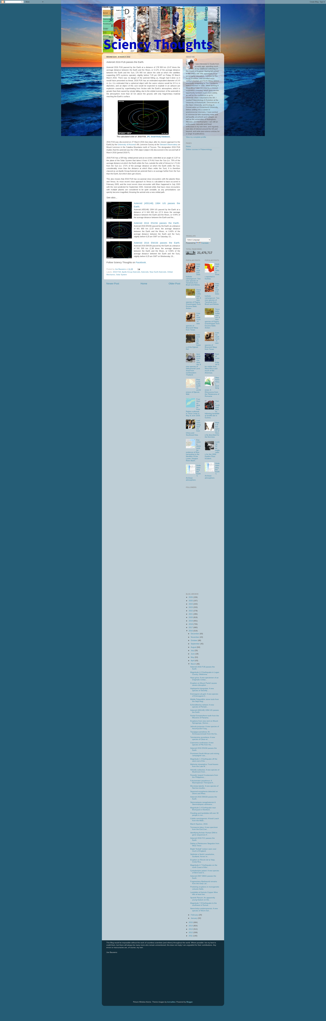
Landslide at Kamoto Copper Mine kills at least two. (204, 893)
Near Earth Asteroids (158, 272)
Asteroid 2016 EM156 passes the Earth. (157, 243)
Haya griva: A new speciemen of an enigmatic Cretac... (204, 679)
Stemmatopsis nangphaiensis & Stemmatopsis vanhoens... (203, 803)
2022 (191, 611)
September (195, 644)
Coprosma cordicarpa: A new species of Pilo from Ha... (201, 744)
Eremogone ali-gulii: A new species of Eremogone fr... (204, 695)
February (195, 915)
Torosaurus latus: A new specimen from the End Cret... (204, 828)
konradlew (171, 1002)
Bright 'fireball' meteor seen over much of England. (203, 850)
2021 (191, 614)
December (195, 634)
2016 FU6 (117, 272)
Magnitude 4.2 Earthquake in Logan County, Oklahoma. (204, 673)
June (193, 654)
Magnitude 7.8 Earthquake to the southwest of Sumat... (203, 904)
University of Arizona (126, 144)
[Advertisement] (203, 193)
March (193, 664)
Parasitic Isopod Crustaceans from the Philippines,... (204, 776)
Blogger (189, 1002)
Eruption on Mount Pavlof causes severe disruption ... (203, 684)
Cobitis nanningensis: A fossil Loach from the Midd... (204, 820)
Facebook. (141, 262)
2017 (191, 627)
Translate (205, 243)
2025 (191, 601)
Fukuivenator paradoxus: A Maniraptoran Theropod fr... (202, 782)
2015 (191, 922)
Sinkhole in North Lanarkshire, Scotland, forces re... (202, 855)
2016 (191, 631)
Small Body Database (160, 136)
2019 (191, 621)
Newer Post (112, 283)
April (193, 661)
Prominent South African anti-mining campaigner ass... (204, 755)
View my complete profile (196, 137)
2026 (191, 597)
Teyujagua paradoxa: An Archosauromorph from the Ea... (204, 733)
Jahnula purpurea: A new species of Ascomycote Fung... (204, 727)
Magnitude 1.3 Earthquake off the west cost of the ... (203, 760)
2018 (191, 624)
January (194, 918)
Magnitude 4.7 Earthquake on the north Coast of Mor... (203, 866)
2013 (191, 929)
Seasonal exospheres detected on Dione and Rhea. (204, 792)
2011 (191, 936)
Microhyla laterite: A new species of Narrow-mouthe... (204, 787)
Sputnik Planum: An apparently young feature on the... (202, 899)
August (194, 647)
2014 (191, 926)
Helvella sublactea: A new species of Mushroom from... (204, 771)
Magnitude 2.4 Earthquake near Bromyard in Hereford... (203, 809)
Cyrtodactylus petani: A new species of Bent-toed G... (204, 872)
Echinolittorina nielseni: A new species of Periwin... (202, 706)
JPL (148, 136)
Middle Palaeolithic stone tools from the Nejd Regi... (204, 700)
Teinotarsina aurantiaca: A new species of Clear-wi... (202, 738)
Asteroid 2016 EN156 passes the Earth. (156, 223)
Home (144, 283)
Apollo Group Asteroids (131, 272)
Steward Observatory (169, 144)
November (195, 637)
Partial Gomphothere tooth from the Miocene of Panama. (204, 717)
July (192, 650)
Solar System (121, 275)
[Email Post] (138, 269)
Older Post (174, 283)
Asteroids (145, 272)
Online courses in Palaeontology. (199, 149)
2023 (191, 607)
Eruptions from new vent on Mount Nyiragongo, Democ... (204, 722)
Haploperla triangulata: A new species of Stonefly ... (202, 690)
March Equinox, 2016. (199, 824)
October (194, 640)
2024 (191, 604)
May (193, 657)
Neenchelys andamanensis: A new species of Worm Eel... (204, 910)
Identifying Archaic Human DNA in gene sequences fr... (203, 834)
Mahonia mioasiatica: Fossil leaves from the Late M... (204, 765)
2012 (191, 932)
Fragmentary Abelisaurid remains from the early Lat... (203, 882)
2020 (191, 617)
